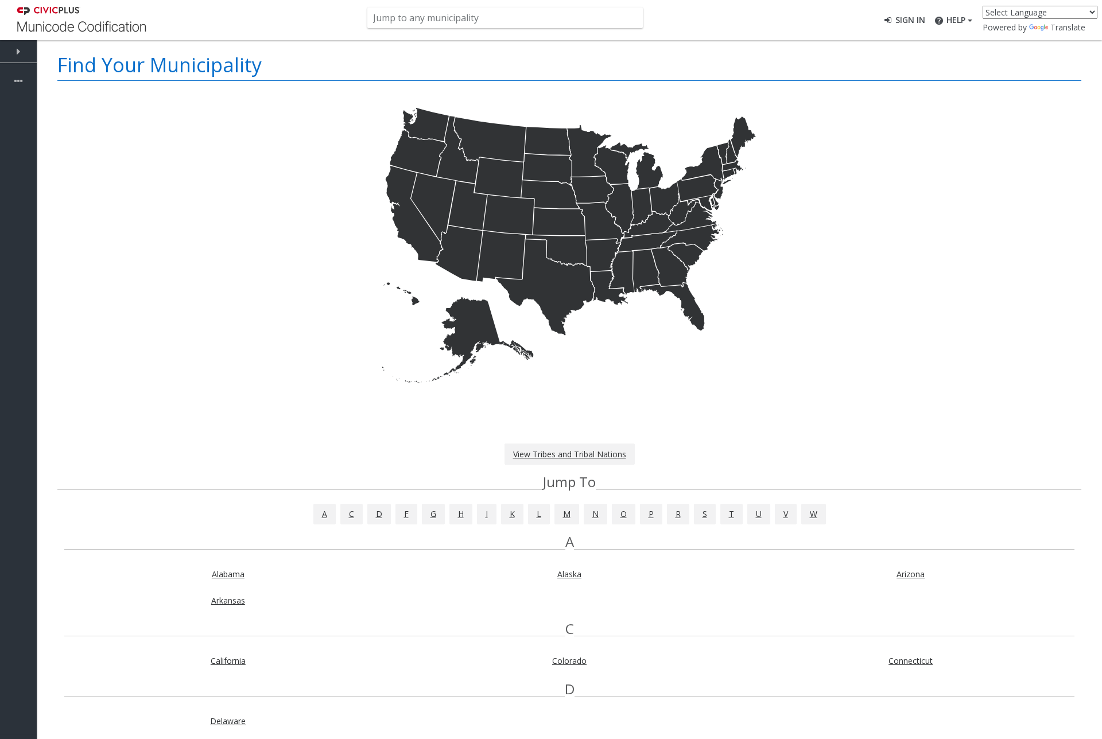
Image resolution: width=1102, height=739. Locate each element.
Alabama (228, 574)
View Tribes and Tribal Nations (569, 454)
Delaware (228, 720)
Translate (1067, 27)
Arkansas (228, 600)
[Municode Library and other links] (18, 81)
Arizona (911, 574)
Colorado (569, 660)
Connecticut (910, 660)
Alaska (569, 574)
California (228, 660)
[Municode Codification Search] (82, 19)
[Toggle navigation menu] (18, 51)
